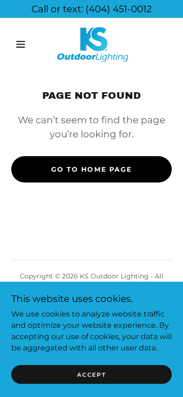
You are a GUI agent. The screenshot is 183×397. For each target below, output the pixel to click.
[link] (93, 44)
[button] (20, 44)
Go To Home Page (91, 169)
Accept (91, 374)
